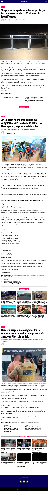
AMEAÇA (14, 422)
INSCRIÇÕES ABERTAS (32, 275)
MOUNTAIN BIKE (40, 275)
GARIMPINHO (24, 275)
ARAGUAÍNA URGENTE (16, 275)
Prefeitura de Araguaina (7, 276)
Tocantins (37, 422)
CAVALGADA (22, 422)
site (8, 169)
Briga (18, 422)
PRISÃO (32, 422)
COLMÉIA (28, 422)
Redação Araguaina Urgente (12, 20)
